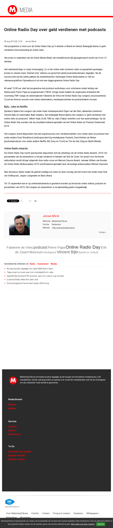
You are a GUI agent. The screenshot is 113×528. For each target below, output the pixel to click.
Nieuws (12, 404)
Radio (32, 264)
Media (54, 264)
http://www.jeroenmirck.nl (63, 228)
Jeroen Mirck (30, 41)
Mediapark (49, 252)
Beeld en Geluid (88, 252)
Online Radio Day (83, 247)
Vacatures (78, 513)
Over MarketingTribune (17, 513)
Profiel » (102, 232)
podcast (40, 247)
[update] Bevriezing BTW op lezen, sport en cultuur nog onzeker (35, 276)
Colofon (12, 426)
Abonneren (25, 517)
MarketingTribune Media (18, 10)
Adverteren (14, 434)
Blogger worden (16, 455)
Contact (45, 513)
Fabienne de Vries (20, 247)
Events (11, 430)
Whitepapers (92, 513)
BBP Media (10, 501)
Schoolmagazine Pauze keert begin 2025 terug (28, 283)
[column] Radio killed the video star (22, 279)
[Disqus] (57, 330)
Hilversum (35, 252)
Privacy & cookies (61, 513)
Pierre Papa (56, 247)
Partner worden (16, 459)
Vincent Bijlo (67, 252)
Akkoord (101, 524)
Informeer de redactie (20, 451)
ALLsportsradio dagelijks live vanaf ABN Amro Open (30, 269)
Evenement (43, 264)
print (36, 202)
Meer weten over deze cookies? (83, 524)
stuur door (30, 202)
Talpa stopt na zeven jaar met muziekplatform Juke (30, 272)
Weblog (12, 408)
